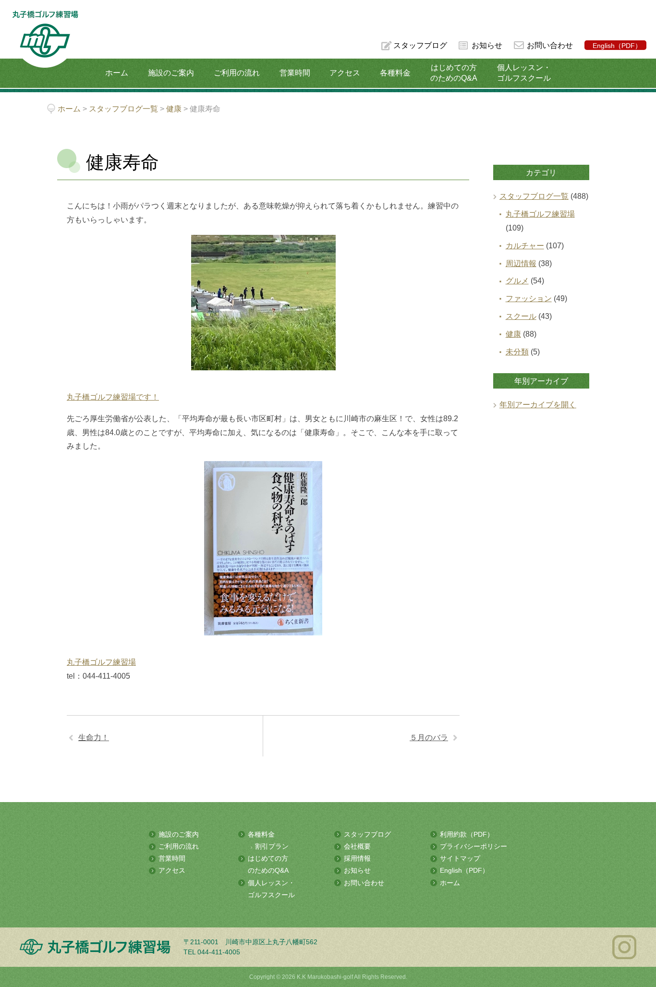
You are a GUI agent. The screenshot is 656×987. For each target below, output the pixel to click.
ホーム (116, 73)
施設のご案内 (171, 73)
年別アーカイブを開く (537, 405)
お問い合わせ (550, 45)
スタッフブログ (420, 45)
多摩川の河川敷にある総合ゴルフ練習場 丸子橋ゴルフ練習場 (45, 39)
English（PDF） (617, 45)
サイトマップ (460, 858)
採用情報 (357, 858)
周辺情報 (521, 263)
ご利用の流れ (237, 73)
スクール (521, 316)
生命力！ (93, 737)
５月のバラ (429, 737)
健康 (513, 334)
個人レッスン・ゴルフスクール (524, 72)
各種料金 (395, 73)
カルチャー (525, 246)
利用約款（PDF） (467, 834)
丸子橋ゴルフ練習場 (101, 662)
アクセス (344, 73)
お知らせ (487, 45)
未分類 (517, 352)
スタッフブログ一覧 (534, 196)
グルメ (517, 281)
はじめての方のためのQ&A (453, 72)
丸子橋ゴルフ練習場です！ (113, 397)
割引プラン (272, 846)
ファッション (529, 298)
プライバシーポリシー (473, 846)
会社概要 (357, 846)
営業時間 (294, 73)
